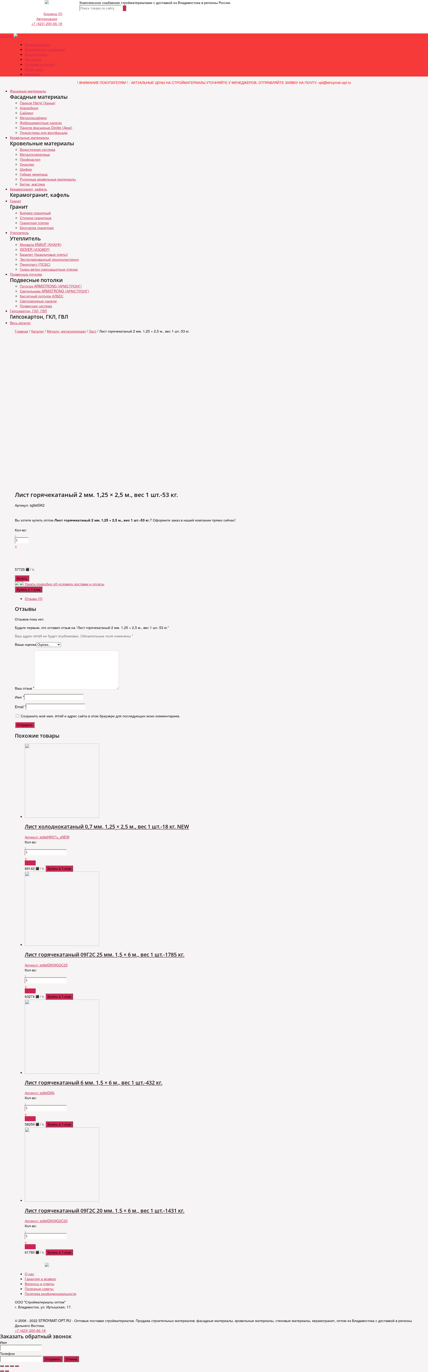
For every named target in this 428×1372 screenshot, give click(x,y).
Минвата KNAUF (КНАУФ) (40, 244)
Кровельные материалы (29, 137)
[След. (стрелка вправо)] (7, 1371)
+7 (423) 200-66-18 (46, 23)
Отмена (71, 1359)
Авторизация (46, 18)
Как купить (33, 59)
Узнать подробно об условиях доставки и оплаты (64, 583)
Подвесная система (36, 305)
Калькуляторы (36, 54)
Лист (92, 331)
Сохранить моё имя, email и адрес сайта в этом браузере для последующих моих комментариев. (100, 715)
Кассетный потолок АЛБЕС (41, 295)
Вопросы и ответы (39, 1283)
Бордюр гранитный (35, 212)
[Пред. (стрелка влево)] (2, 1371)
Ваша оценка (25, 644)
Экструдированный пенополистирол (49, 259)
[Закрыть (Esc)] (2, 1366)
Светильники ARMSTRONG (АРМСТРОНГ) (54, 290)
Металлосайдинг (33, 117)
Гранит (15, 200)
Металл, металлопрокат (66, 331)
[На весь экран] (12, 1366)
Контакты (32, 74)
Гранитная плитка (34, 222)
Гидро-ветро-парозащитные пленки (49, 269)
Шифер (26, 169)
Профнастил (30, 159)
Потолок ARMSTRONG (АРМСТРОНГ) (51, 286)
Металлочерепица (35, 154)
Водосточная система (37, 149)
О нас (29, 1273)
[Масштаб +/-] (17, 1366)
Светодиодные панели (38, 300)
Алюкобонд (29, 107)
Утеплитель (19, 232)
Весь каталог (20, 322)
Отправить (53, 1359)
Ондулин (27, 164)
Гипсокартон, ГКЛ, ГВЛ (28, 310)
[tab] (219, 598)
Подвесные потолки (26, 274)
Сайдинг (26, 112)
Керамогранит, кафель (28, 188)
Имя (19, 697)
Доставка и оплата (40, 64)
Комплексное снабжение (45, 49)
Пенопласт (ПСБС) (35, 264)
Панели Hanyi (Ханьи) (37, 102)
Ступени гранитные (36, 217)
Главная (21, 331)
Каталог (6, 35)
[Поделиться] (7, 1366)
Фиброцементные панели (41, 122)
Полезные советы (39, 1288)
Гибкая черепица (34, 174)
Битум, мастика (32, 183)
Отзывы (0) (34, 598)
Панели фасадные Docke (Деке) (46, 127)
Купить (22, 578)
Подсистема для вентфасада (43, 132)
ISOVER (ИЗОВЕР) (35, 249)
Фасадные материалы (28, 90)
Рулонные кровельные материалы (48, 179)
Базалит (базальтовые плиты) (44, 254)
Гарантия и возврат (40, 1278)
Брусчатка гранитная (37, 227)
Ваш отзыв (24, 688)
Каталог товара (37, 44)
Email (20, 706)
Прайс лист (34, 69)
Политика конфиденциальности (50, 1293)
